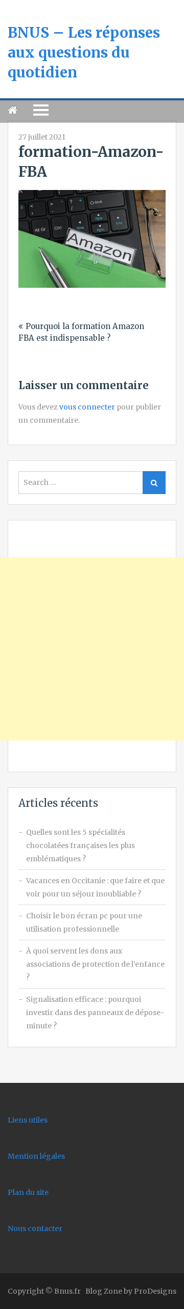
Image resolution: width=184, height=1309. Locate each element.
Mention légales (36, 1156)
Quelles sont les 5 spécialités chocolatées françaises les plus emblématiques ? (80, 845)
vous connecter (87, 407)
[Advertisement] (92, 649)
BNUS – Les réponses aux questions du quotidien (84, 52)
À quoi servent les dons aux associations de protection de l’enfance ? (95, 964)
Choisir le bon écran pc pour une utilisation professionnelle (84, 922)
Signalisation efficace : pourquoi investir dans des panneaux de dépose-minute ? (95, 1012)
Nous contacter (35, 1228)
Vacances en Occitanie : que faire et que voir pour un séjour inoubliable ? (95, 887)
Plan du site (28, 1192)
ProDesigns (155, 1291)
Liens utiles (28, 1120)
